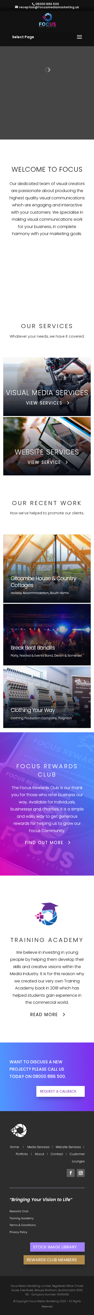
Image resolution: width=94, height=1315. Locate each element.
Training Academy (22, 1218)
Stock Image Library (55, 1247)
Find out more (44, 843)
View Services (44, 403)
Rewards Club (19, 1211)
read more (44, 1015)
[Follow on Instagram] (81, 1173)
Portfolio (22, 1154)
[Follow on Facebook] (71, 1173)
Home (14, 1147)
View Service (44, 462)
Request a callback (58, 1091)
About (39, 1154)
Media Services (38, 1147)
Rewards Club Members (52, 1260)
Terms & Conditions (23, 1225)
